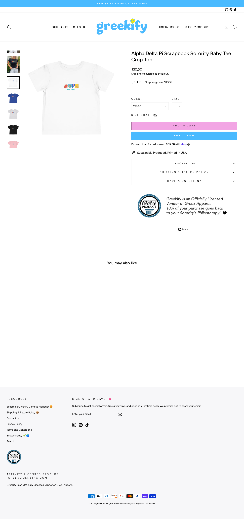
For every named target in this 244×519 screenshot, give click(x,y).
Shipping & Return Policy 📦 (23, 412)
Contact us (13, 418)
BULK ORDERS (60, 27)
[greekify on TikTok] (87, 425)
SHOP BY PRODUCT (169, 27)
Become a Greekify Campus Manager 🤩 (30, 406)
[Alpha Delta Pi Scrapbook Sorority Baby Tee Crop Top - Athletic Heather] (27, 363)
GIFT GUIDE (79, 27)
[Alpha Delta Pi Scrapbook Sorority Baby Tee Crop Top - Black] (32, 363)
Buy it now (184, 135)
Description (184, 163)
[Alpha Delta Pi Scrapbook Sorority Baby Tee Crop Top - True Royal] (45, 363)
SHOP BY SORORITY (196, 27)
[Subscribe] (120, 414)
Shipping (136, 73)
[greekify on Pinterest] (81, 425)
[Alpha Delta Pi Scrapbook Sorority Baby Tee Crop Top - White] (23, 363)
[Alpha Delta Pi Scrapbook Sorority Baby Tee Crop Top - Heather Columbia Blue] (40, 363)
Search (10, 441)
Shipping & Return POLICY (184, 172)
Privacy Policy (14, 423)
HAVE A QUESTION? (184, 180)
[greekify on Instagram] (74, 425)
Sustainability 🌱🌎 (18, 435)
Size (176, 98)
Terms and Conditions (19, 429)
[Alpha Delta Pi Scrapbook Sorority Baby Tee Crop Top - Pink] (36, 363)
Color (137, 98)
